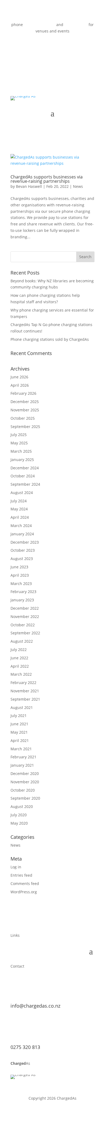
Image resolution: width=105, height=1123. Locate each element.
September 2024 (25, 484)
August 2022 (21, 641)
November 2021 (24, 690)
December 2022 (24, 608)
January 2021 (22, 765)
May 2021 (19, 732)
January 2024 (22, 533)
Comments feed (24, 883)
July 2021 (18, 715)
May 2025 (19, 442)
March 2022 (21, 674)
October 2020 (22, 790)
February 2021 (23, 756)
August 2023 (21, 558)
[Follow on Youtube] (52, 46)
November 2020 (24, 781)
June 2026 (19, 376)
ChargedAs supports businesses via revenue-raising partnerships (46, 179)
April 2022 (19, 666)
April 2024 (19, 517)
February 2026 (23, 393)
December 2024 (24, 467)
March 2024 (21, 525)
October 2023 (22, 550)
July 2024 (18, 500)
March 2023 (21, 583)
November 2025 (24, 409)
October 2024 (22, 475)
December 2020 (24, 773)
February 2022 (23, 682)
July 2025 (18, 434)
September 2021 (25, 699)
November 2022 (24, 616)
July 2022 (18, 649)
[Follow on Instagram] (63, 46)
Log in (15, 866)
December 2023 (24, 542)
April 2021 (19, 740)
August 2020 (21, 806)
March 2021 (21, 748)
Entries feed (21, 875)
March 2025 (21, 451)
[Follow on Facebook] (41, 46)
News (78, 186)
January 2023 (22, 599)
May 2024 (19, 508)
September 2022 (25, 632)
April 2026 (19, 385)
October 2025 (22, 418)
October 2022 (22, 624)
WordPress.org (23, 891)
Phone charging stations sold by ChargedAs (49, 339)
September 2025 (25, 426)
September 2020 (25, 798)
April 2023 (19, 575)
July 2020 (18, 814)
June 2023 (19, 566)
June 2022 (19, 657)
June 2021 (19, 723)
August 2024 (21, 492)
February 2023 (23, 591)
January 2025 (22, 459)
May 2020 (19, 823)
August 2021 (21, 707)
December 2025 (24, 401)
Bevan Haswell (29, 186)
